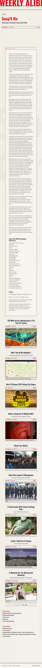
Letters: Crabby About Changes (8, 621)
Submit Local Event (16, 665)
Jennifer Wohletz (5, 27)
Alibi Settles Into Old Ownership (8, 615)
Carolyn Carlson (8, 514)
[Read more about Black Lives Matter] (21, 460)
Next (26, 605)
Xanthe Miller (7, 326)
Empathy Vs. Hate (6, 617)
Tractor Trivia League (6, 630)
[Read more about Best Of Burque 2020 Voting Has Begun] (21, 399)
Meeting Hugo (5, 619)
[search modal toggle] (40, 8)
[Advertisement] (21, 37)
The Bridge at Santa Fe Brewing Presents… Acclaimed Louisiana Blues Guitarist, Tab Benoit (19, 634)
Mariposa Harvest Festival (7, 628)
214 (23, 605)
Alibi (6, 388)
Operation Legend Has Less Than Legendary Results (12, 613)
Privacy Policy (4, 665)
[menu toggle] (1, 8)
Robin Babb (7, 480)
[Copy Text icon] (12, 48)
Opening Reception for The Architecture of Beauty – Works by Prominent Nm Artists (18, 632)
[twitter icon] (10, 48)
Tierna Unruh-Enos (8, 580)
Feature (4, 14)
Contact (9, 665)
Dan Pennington (8, 358)
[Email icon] (14, 48)
